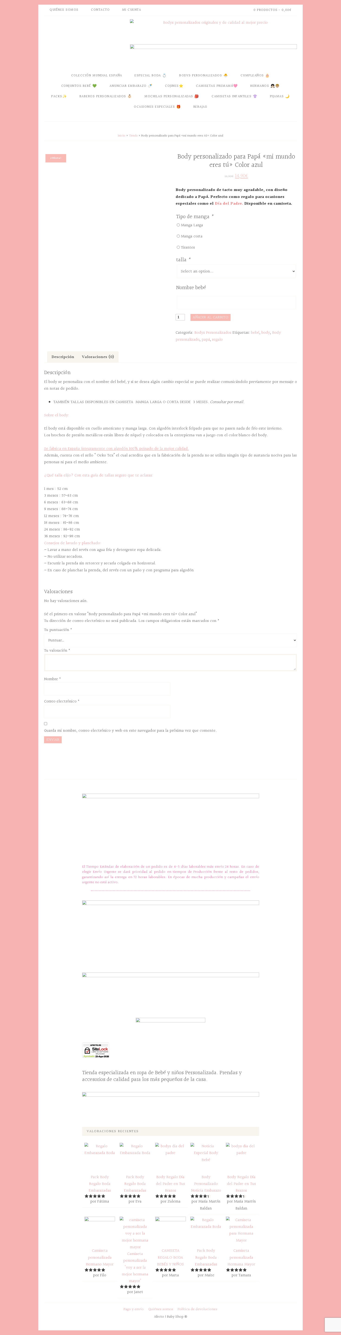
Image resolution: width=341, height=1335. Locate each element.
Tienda (133, 135)
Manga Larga (192, 225)
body (265, 332)
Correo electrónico (62, 701)
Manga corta (192, 236)
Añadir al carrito (210, 317)
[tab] (63, 357)
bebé (255, 332)
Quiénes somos (160, 1309)
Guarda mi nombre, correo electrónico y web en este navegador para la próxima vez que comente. (130, 730)
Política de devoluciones (197, 1309)
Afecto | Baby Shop (86, 42)
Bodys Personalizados (212, 332)
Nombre (52, 679)
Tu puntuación (58, 630)
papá (206, 339)
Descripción (62, 357)
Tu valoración (57, 650)
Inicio (121, 135)
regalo (217, 339)
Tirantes (188, 247)
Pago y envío (134, 1309)
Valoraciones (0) (98, 357)
